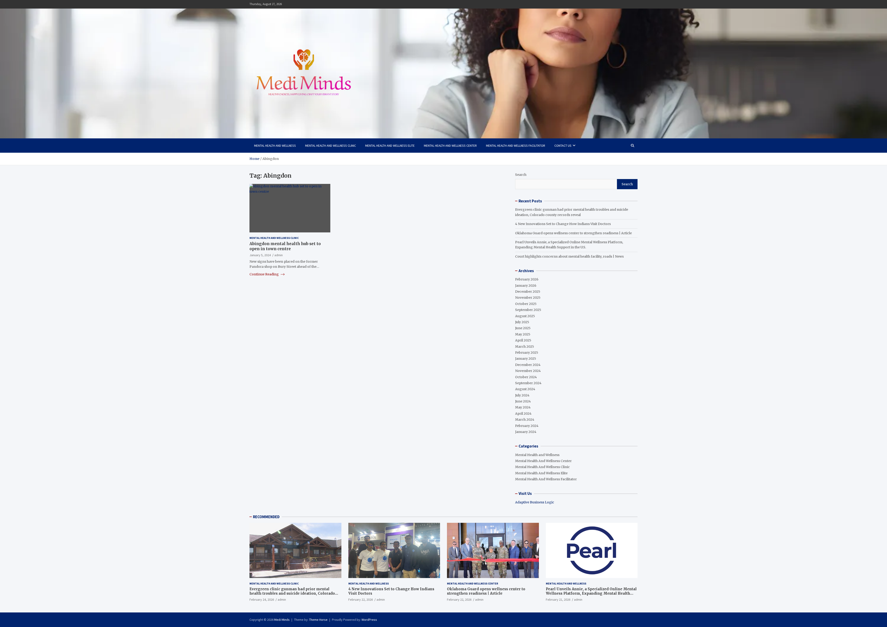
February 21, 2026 (558, 599)
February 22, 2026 (360, 599)
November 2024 (528, 371)
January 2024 (525, 432)
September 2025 (528, 310)
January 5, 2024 (260, 255)
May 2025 (522, 334)
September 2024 (528, 383)
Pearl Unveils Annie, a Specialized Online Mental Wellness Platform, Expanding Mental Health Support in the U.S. (591, 593)
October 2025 (526, 304)
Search (520, 175)
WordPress (369, 620)
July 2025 (522, 322)
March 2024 (524, 419)
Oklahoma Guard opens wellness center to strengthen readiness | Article (573, 233)
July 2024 (522, 395)
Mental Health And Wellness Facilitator (515, 145)
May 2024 (523, 407)
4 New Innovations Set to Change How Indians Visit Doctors (563, 224)
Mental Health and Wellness (275, 145)
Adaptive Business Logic (534, 502)
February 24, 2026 (261, 599)
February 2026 (526, 279)
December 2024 (528, 365)
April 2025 (523, 340)
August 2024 (525, 389)
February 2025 (526, 352)
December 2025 (527, 291)
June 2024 (523, 401)
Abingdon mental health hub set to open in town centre (285, 246)
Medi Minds (282, 620)
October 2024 (526, 377)
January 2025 (525, 358)
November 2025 (528, 297)
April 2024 (523, 413)
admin (278, 255)
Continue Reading (264, 274)
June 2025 (523, 328)
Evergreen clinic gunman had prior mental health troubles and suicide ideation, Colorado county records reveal (292, 593)
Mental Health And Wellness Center (450, 145)
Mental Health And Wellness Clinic (330, 145)
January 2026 (525, 285)
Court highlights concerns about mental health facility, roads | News (569, 256)
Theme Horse (318, 620)
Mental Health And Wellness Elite (390, 145)
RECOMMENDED (266, 516)
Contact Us (562, 145)
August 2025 (525, 316)
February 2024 (526, 426)
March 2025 (524, 346)
